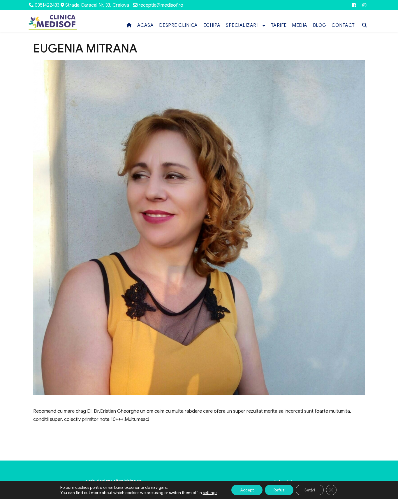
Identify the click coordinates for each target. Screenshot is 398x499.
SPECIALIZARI (242, 25)
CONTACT (343, 25)
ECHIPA (212, 25)
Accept (247, 490)
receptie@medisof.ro (161, 5)
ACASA (145, 25)
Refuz (279, 490)
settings (210, 492)
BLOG (319, 25)
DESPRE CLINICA (178, 25)
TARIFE (279, 25)
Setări (309, 490)
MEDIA (299, 25)
